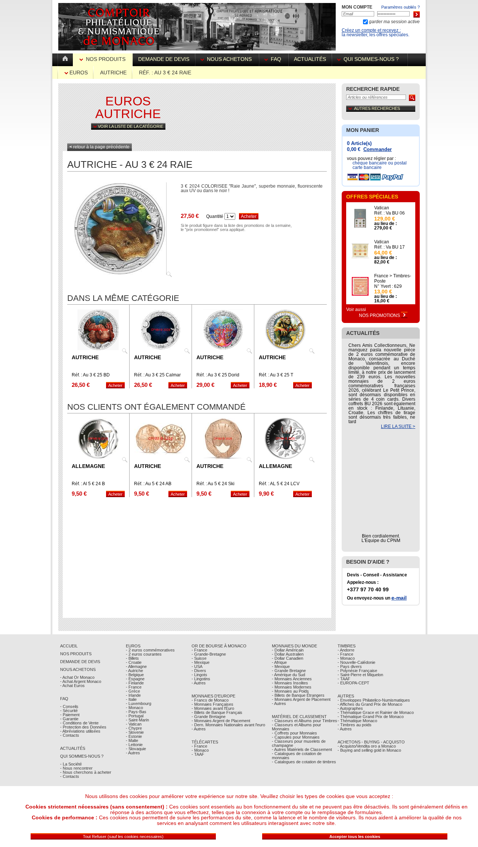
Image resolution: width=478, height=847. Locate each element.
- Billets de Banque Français (217, 712)
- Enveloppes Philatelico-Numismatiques (374, 700)
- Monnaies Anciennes (292, 679)
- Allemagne (136, 666)
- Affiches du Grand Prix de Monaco (370, 704)
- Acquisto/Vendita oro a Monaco (367, 746)
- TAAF (198, 754)
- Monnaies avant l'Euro (213, 708)
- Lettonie (134, 744)
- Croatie (134, 662)
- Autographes (350, 708)
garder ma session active (394, 21)
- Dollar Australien (288, 654)
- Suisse (199, 658)
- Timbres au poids (355, 725)
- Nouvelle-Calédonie (356, 662)
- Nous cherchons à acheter (85, 772)
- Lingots (199, 674)
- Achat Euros (72, 685)
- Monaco (134, 707)
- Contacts (69, 735)
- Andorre (346, 650)
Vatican (381, 207)
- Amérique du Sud (288, 674)
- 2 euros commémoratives (150, 650)
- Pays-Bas (136, 711)
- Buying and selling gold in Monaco (369, 750)
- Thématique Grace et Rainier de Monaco (376, 712)
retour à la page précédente (99, 147)
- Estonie (134, 736)
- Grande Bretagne (209, 716)
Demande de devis (163, 59)
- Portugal (134, 716)
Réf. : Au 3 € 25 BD (91, 375)
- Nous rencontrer (76, 768)
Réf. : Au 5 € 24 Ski (215, 483)
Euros (78, 73)
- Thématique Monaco (357, 720)
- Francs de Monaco (210, 700)
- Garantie (69, 719)
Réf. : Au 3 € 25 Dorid (217, 375)
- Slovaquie (136, 748)
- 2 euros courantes (144, 654)
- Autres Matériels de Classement (302, 749)
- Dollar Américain (288, 650)
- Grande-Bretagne (209, 654)
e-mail (399, 598)
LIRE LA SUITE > (398, 426)
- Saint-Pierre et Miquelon (360, 674)
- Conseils (69, 706)
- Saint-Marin (137, 720)
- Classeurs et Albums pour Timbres (304, 720)
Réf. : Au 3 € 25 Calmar (157, 375)
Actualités (310, 59)
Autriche (113, 73)
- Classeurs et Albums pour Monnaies (296, 727)
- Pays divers (350, 666)
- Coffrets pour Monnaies (294, 733)
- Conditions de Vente (79, 723)
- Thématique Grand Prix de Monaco (371, 716)
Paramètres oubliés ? (400, 7)
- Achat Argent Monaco (80, 681)
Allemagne (88, 466)
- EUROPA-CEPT (353, 683)
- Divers (199, 670)
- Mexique (200, 662)
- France (134, 687)
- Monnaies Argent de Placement (221, 720)
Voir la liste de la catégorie (130, 126)
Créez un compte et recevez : (371, 30)
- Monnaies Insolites (290, 683)
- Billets (132, 658)
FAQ (276, 59)
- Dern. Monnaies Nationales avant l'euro (228, 725)
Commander (377, 149)
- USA (197, 666)
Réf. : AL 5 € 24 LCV (279, 483)
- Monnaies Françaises (212, 704)
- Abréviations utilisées (80, 731)
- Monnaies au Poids (290, 691)
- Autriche (134, 670)
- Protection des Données (83, 727)
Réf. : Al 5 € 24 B (88, 483)
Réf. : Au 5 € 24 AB (152, 483)
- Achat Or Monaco (77, 677)
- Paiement (70, 714)
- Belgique (135, 674)
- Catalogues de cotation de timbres (304, 762)
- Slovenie (135, 732)
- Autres (133, 753)
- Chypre (134, 728)
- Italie (131, 699)
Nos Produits (105, 59)
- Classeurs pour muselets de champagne (299, 743)
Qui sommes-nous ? (371, 59)
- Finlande (135, 683)
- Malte (132, 740)
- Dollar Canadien (287, 658)
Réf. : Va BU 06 (389, 213)
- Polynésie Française (357, 670)
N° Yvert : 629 (388, 286)
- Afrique (279, 662)
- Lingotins (201, 679)
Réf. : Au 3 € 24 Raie (165, 73)
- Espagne (135, 679)
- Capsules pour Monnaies (296, 737)
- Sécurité (69, 710)
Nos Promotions (380, 315)
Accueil (69, 646)
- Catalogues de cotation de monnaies (297, 755)
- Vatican (134, 724)
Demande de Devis (80, 661)
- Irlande (133, 695)
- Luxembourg (138, 703)
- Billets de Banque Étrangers (298, 695)
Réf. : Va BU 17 (389, 247)
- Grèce (133, 691)
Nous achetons (229, 59)
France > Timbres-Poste (392, 278)
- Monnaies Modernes (291, 687)
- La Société (71, 764)
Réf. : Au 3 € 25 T (276, 375)
